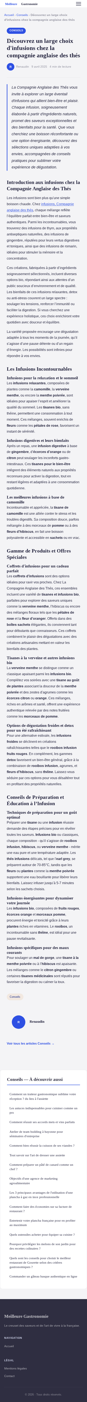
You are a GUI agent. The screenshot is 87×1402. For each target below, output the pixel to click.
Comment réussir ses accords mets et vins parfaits (42, 1122)
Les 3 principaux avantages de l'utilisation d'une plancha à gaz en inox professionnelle (41, 1195)
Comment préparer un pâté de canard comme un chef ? (41, 1167)
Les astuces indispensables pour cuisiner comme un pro (43, 1110)
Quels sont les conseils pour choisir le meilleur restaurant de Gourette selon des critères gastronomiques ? (40, 1262)
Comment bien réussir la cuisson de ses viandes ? (42, 1145)
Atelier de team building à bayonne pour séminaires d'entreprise (36, 1134)
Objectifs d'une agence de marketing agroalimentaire (34, 1181)
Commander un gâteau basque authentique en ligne (43, 1276)
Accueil (9, 15)
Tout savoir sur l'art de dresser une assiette (37, 1155)
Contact (9, 1376)
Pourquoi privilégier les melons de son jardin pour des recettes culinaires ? (43, 1246)
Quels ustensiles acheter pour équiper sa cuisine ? (42, 1234)
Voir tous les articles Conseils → (30, 1043)
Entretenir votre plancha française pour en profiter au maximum (42, 1223)
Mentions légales (15, 1368)
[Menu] (78, 3)
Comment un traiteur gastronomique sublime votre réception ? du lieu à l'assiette (43, 1096)
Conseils (22, 15)
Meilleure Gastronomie (26, 1316)
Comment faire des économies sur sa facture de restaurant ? (41, 1209)
